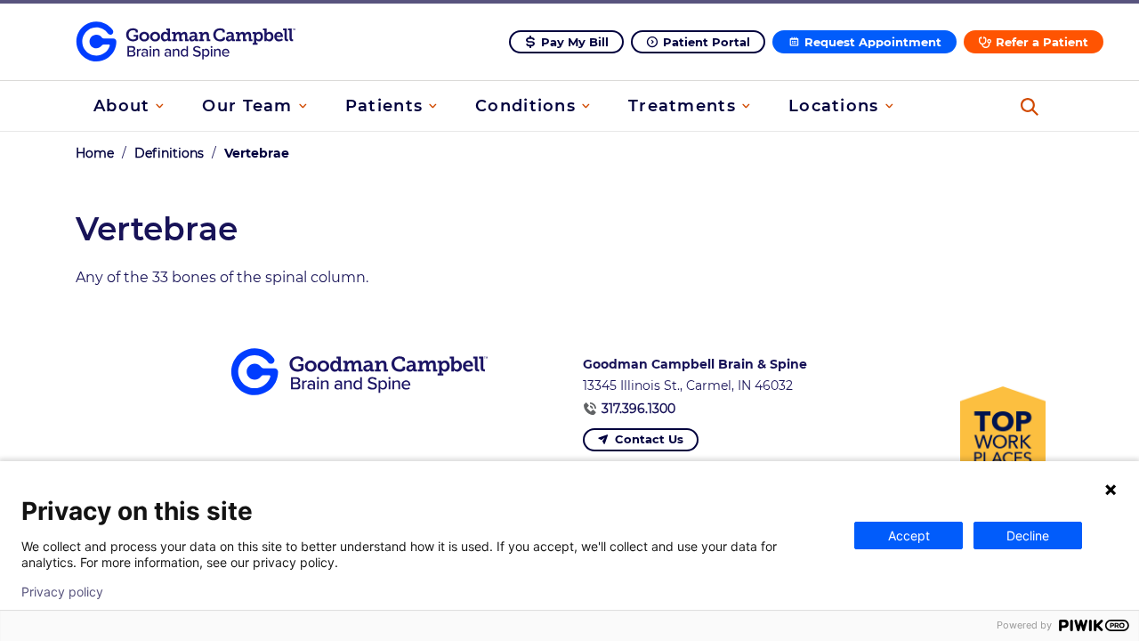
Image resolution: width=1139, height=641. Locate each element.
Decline (1027, 535)
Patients (384, 106)
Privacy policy (62, 592)
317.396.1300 (638, 409)
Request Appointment (872, 42)
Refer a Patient (1042, 42)
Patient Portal (706, 42)
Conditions (525, 106)
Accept (909, 535)
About (121, 106)
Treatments (682, 106)
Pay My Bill (575, 42)
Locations (833, 106)
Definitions (169, 153)
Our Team (247, 106)
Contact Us (649, 439)
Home (95, 153)
